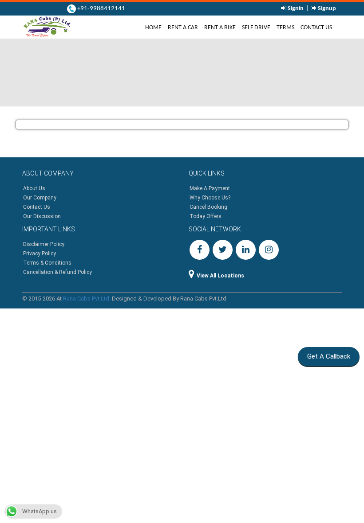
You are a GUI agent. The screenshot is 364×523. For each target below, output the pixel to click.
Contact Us (316, 27)
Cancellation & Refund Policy (57, 272)
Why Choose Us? (210, 198)
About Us (34, 188)
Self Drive (256, 27)
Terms (285, 27)
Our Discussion (42, 216)
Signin (295, 8)
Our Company (39, 198)
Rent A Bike (220, 27)
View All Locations (220, 276)
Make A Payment (210, 188)
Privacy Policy (39, 253)
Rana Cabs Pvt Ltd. (87, 298)
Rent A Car (183, 27)
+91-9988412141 (100, 8)
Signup (326, 8)
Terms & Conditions (47, 263)
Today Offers (206, 216)
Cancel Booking (208, 207)
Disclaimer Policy (43, 244)
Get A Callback (327, 356)
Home (155, 27)
